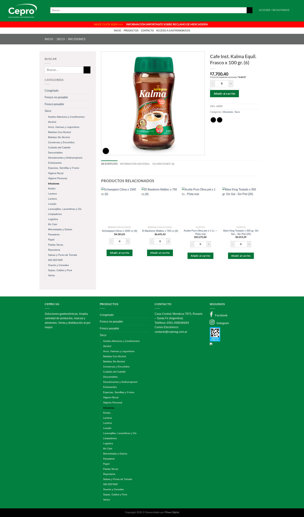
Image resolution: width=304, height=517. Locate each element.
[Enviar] (249, 10)
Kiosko (51, 188)
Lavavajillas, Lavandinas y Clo (64, 209)
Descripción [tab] (109, 164)
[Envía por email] (220, 120)
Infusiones (77, 39)
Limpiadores (55, 214)
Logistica (53, 219)
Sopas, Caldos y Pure (60, 270)
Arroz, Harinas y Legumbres (63, 127)
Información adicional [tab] (135, 164)
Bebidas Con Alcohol (59, 132)
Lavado (52, 203)
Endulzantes (55, 162)
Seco (61, 39)
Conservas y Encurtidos (61, 142)
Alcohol (52, 121)
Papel (51, 239)
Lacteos (52, 193)
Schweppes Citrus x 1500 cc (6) (119, 230)
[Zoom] (105, 151)
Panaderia (53, 234)
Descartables (55, 152)
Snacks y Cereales (58, 265)
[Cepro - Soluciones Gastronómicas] (22, 10)
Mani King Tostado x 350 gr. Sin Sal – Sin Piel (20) (240, 232)
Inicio (117, 30)
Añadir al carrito (224, 93)
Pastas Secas (55, 244)
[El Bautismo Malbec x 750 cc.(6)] (160, 205)
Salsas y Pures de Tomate (62, 254)
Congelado (52, 90)
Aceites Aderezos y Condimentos (66, 116)
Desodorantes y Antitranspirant (65, 157)
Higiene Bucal (55, 173)
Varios (51, 275)
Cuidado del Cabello (59, 147)
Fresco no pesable (56, 97)
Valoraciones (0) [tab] (163, 164)
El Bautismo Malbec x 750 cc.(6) (160, 230)
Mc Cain (52, 224)
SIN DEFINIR (55, 260)
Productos (131, 30)
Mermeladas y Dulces (60, 229)
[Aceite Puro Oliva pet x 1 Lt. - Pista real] (200, 205)
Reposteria (54, 249)
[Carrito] (297, 10)
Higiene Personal (57, 178)
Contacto (147, 30)
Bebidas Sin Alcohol (59, 137)
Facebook (220, 315)
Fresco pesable (54, 104)
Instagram (221, 323)
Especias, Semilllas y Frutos (63, 167)
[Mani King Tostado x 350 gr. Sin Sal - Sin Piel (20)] (240, 205)
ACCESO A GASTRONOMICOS (173, 30)
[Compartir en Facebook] (213, 120)
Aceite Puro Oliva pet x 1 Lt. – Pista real (200, 232)
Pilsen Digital (172, 512)
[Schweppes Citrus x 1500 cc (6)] (119, 205)
